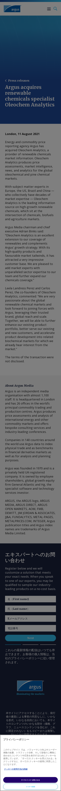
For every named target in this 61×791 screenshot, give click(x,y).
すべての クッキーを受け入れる (30, 780)
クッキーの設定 (30, 786)
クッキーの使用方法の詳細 (15, 769)
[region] (30, 763)
